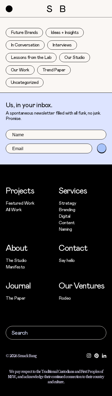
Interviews (62, 45)
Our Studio (74, 57)
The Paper (16, 297)
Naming (65, 229)
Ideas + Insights (65, 32)
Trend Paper (54, 70)
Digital (64, 215)
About (16, 247)
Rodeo (65, 297)
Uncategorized (24, 82)
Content (67, 222)
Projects (20, 190)
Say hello (67, 260)
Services (73, 190)
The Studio (16, 260)
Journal (18, 285)
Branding (67, 209)
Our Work (20, 70)
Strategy (67, 202)
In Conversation (25, 45)
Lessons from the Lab (31, 57)
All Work (13, 209)
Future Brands (24, 32)
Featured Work (20, 202)
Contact (73, 247)
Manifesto (15, 266)
